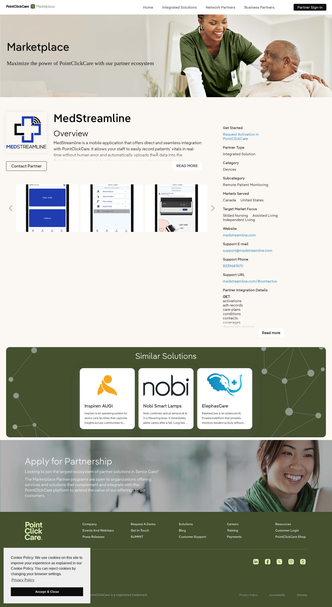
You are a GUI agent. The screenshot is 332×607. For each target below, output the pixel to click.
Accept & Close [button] (47, 591)
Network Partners (220, 7)
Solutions (186, 524)
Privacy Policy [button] (23, 580)
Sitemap (302, 595)
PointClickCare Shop (290, 537)
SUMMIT (137, 537)
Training (232, 530)
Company (89, 524)
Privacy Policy (248, 595)
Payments (234, 537)
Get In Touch (140, 530)
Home (148, 7)
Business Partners (259, 7)
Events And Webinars (98, 530)
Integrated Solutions (179, 7)
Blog (182, 530)
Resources (283, 524)
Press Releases (93, 537)
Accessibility (277, 595)
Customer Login (287, 530)
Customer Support (192, 537)
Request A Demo (143, 524)
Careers (232, 524)
